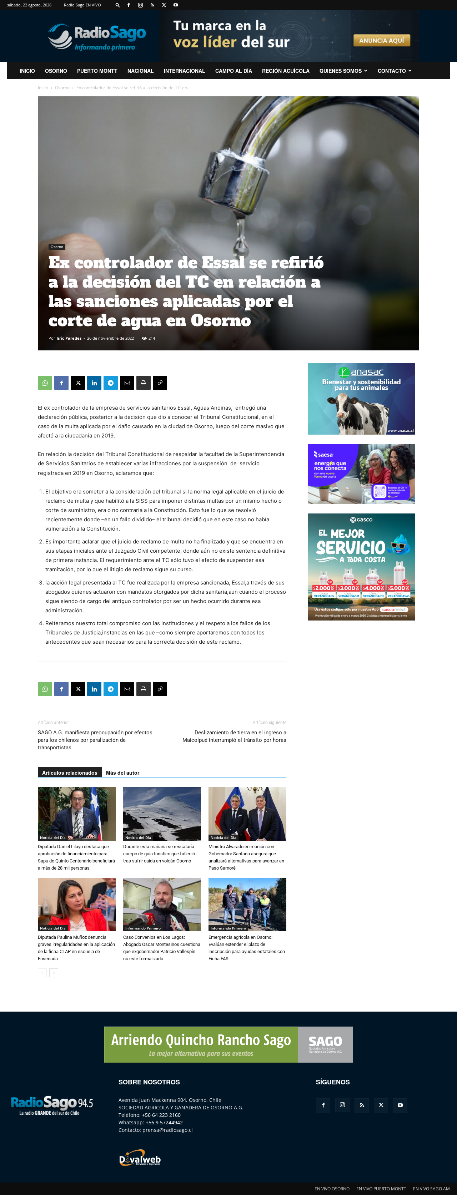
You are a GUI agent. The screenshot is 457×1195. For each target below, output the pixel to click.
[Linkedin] (94, 383)
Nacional (140, 70)
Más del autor (122, 772)
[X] (164, 5)
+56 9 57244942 (164, 1122)
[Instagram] (140, 5)
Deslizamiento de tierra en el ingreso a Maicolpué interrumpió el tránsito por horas (234, 736)
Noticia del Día (53, 837)
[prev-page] (42, 972)
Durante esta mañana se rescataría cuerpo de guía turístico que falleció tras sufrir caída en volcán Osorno (159, 854)
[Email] (127, 383)
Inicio (43, 88)
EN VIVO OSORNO (332, 1189)
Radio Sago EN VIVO (82, 4)
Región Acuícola (286, 70)
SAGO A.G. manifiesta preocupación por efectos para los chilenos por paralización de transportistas (95, 740)
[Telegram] (111, 383)
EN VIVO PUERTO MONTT (381, 1189)
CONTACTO (392, 70)
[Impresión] (143, 383)
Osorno (56, 70)
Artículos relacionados (69, 772)
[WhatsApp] (45, 383)
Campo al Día (233, 70)
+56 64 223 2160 (161, 1115)
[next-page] (53, 972)
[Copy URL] (160, 383)
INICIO (27, 70)
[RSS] (152, 5)
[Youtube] (175, 5)
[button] (117, 4)
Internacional (184, 70)
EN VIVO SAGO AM (431, 1189)
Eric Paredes (69, 338)
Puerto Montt (97, 70)
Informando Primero (143, 928)
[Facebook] (128, 5)
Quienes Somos (341, 70)
